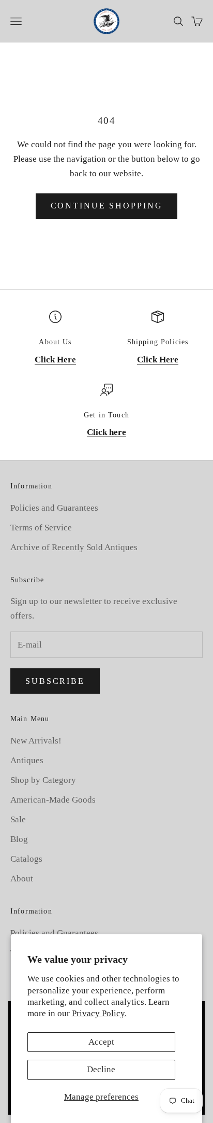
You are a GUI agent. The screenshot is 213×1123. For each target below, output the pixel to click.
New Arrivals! (36, 741)
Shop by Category (43, 780)
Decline (101, 1069)
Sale (18, 819)
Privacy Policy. (99, 1013)
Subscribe (55, 681)
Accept (101, 1042)
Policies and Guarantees (54, 508)
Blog (19, 839)
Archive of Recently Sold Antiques (74, 547)
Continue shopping (107, 205)
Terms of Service (41, 527)
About (21, 878)
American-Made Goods (53, 800)
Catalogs (26, 859)
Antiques (26, 760)
